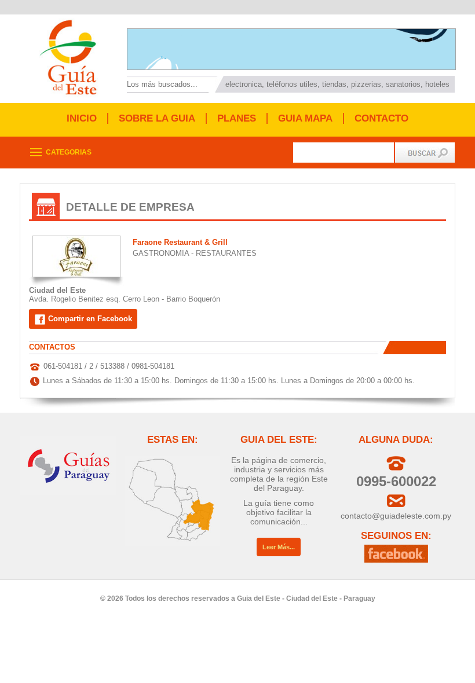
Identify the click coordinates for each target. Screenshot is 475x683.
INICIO (82, 118)
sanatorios (403, 84)
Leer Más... (278, 547)
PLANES (236, 118)
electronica (243, 84)
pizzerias (366, 84)
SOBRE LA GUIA (157, 118)
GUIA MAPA (305, 118)
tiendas (334, 84)
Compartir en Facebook (89, 318)
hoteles (437, 84)
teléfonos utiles (291, 84)
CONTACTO (381, 118)
